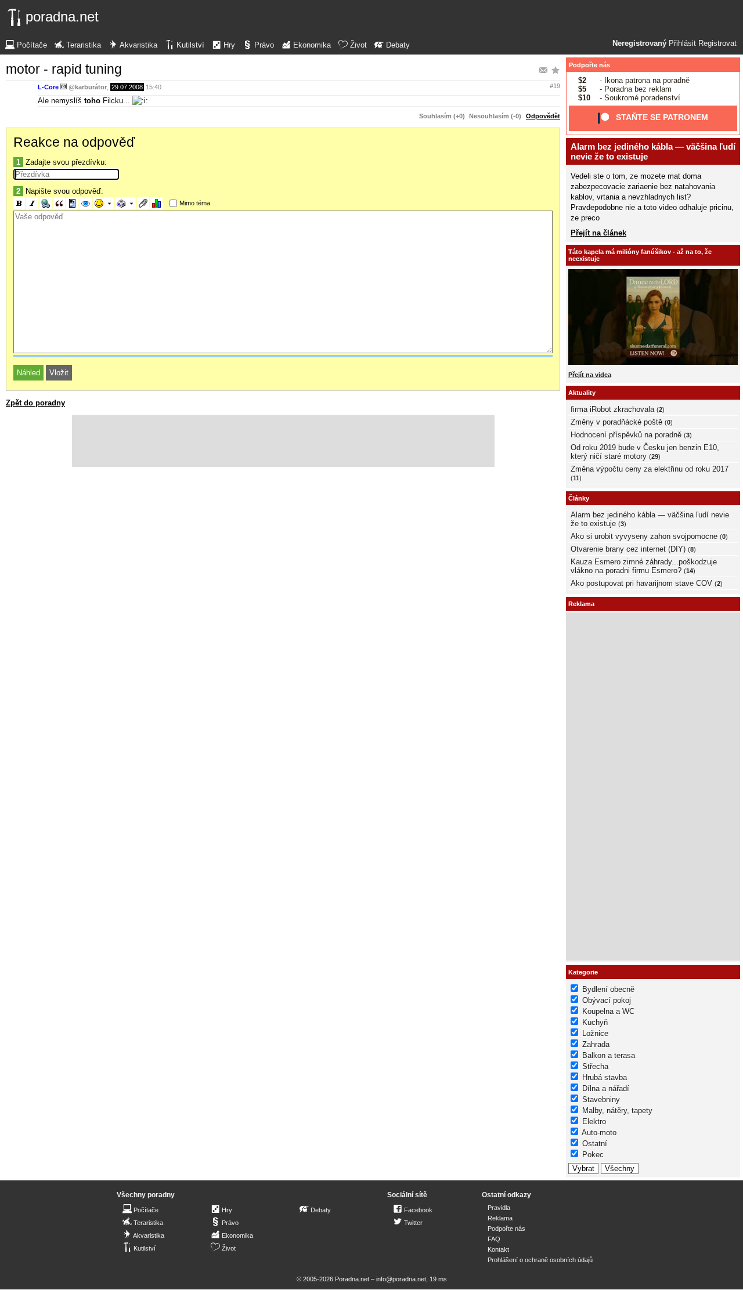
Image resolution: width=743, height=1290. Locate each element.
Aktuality (582, 392)
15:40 (153, 87)
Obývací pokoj (606, 1000)
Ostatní (594, 1143)
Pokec (593, 1154)
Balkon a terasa (608, 1055)
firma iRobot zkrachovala (612, 409)
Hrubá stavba (604, 1077)
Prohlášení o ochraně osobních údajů (540, 1259)
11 (576, 477)
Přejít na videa (589, 374)
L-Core (48, 87)
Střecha (595, 1066)
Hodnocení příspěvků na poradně (626, 434)
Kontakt (498, 1249)
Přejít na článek (598, 233)
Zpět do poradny (35, 402)
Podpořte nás (589, 64)
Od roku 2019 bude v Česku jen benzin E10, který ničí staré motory (645, 452)
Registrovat (717, 43)
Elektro (594, 1121)
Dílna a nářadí (605, 1088)
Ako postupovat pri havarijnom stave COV (641, 583)
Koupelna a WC (608, 1011)
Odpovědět (543, 116)
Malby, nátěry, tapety (617, 1110)
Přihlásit (682, 43)
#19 (555, 85)
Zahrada (595, 1044)
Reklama (500, 1218)
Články (578, 498)
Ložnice (595, 1033)
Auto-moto (599, 1132)
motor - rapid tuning (64, 69)
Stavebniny (601, 1099)
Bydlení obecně (608, 989)
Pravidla (499, 1207)
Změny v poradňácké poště (616, 422)
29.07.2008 (127, 87)
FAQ (494, 1238)
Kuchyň (595, 1022)
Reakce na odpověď (74, 142)
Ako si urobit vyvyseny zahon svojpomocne (644, 536)
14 (689, 570)
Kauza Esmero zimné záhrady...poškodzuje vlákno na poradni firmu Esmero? (644, 566)
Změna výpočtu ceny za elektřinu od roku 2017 (649, 469)
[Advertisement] (283, 441)
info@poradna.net (401, 1278)
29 (654, 456)
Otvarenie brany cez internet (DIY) (628, 549)
